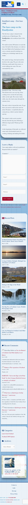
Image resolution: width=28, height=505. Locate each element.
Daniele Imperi (9, 499)
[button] (23, 4)
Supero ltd (9, 502)
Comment (5, 153)
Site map (14, 491)
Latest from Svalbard (8, 434)
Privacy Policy (14, 494)
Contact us (14, 485)
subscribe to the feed (11, 474)
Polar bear (7, 393)
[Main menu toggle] (18, 4)
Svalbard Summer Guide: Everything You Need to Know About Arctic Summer (14, 240)
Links (14, 488)
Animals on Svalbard (9, 380)
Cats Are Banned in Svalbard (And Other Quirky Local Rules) (13, 331)
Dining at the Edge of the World (11, 285)
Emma (6, 367)
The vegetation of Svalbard (17, 367)
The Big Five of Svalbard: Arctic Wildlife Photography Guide (14, 307)
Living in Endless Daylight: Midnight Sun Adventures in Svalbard (14, 261)
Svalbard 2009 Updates (8, 436)
